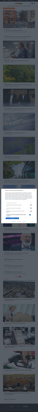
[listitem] (19, 202)
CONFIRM (12, 218)
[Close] (35, 190)
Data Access (19, 221)
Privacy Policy (24, 221)
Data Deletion (14, 221)
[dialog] (19, 206)
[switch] (30, 205)
